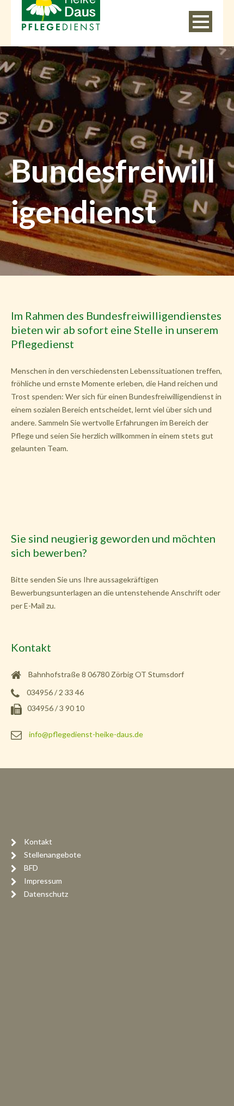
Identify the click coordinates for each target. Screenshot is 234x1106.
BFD (31, 867)
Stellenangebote (52, 854)
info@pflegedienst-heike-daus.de (86, 734)
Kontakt (38, 841)
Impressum (43, 880)
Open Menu (200, 21)
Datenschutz (46, 893)
